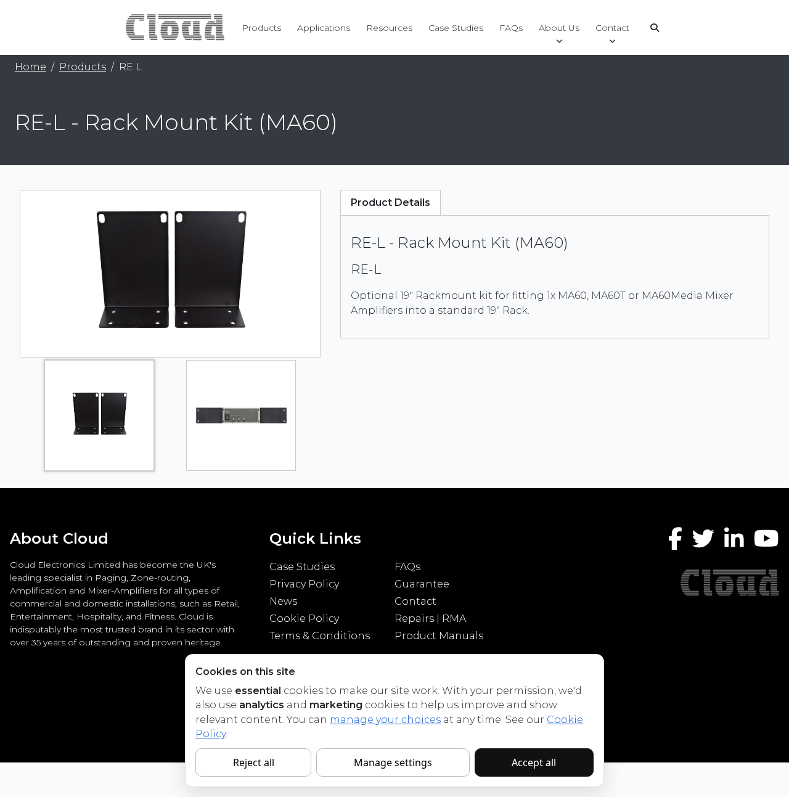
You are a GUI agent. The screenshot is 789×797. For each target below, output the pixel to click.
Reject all (253, 762)
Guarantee (421, 584)
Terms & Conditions (319, 636)
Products (261, 27)
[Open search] (654, 28)
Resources (389, 27)
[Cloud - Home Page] (173, 27)
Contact (612, 27)
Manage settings (393, 762)
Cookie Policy (304, 618)
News (283, 601)
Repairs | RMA (430, 618)
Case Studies (455, 27)
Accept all (534, 762)
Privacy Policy (304, 584)
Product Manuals (438, 636)
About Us (559, 27)
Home (30, 67)
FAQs (511, 27)
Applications (323, 27)
